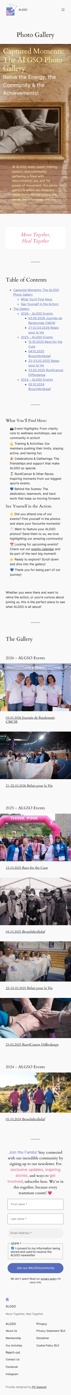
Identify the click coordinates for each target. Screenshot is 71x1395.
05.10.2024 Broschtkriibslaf (25, 1119)
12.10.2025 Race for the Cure (27, 867)
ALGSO (23, 9)
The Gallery (21, 309)
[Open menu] (63, 9)
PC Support (39, 1387)
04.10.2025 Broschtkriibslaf (25, 931)
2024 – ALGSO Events (37, 379)
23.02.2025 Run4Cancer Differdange (32, 1044)
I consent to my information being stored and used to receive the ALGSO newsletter (35, 1252)
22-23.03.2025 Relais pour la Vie (29, 988)
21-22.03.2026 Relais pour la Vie (29, 785)
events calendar (42, 549)
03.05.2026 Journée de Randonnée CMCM (30, 719)
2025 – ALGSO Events (37, 337)
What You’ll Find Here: (36, 299)
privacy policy (49, 1278)
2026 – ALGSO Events (37, 313)
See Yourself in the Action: (40, 304)
